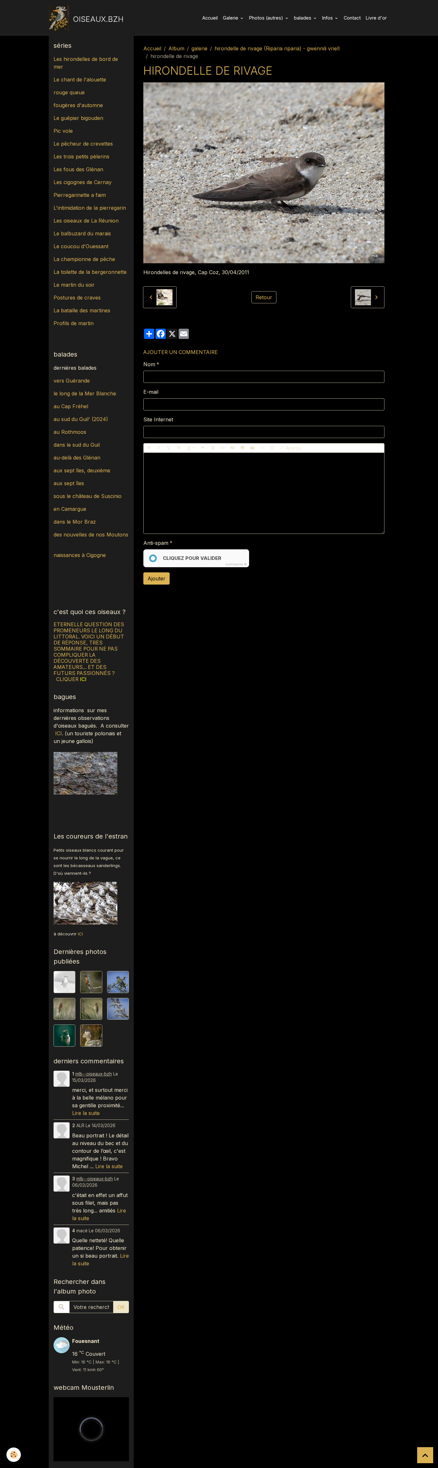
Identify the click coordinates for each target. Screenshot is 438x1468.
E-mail (150, 392)
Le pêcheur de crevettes (83, 143)
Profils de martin (74, 323)
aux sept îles (69, 483)
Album (176, 48)
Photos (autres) (266, 18)
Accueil (210, 18)
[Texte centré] (212, 447)
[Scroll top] (425, 1455)
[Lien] (222, 447)
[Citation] (203, 447)
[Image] (242, 447)
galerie (199, 48)
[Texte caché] (232, 447)
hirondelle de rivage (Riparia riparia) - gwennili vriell (277, 48)
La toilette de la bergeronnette (90, 272)
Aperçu (292, 448)
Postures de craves (77, 297)
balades (303, 18)
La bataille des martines (82, 310)
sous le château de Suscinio (88, 496)
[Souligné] (169, 447)
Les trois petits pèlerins (81, 156)
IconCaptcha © (236, 564)
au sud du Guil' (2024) (81, 419)
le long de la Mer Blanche (85, 393)
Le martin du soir (74, 285)
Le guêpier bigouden (78, 118)
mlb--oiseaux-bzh (93, 1073)
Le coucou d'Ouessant (81, 246)
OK (121, 1307)
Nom (149, 364)
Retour (264, 297)
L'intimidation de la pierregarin (90, 208)
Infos (328, 18)
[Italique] (159, 447)
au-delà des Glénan (77, 457)
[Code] (262, 447)
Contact (352, 18)
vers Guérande (72, 380)
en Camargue (71, 509)
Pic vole (64, 131)
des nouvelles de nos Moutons (91, 534)
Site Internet (158, 419)
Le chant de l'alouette (80, 79)
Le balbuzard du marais (82, 233)
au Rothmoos (70, 432)
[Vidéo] (252, 447)
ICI (58, 733)
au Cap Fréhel (71, 406)
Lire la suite (86, 1113)
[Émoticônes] (272, 447)
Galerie (231, 18)
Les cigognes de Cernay (83, 182)
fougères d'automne (78, 105)
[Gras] (149, 447)
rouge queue (69, 92)
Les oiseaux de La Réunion (86, 220)
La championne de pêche (84, 259)
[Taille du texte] (178, 447)
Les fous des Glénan (78, 169)
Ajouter (156, 578)
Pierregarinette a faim (80, 195)
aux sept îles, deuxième (82, 470)
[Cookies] (13, 1454)
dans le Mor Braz (75, 522)
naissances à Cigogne (80, 555)
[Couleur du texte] (191, 447)
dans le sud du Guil (77, 445)
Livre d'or (376, 18)
